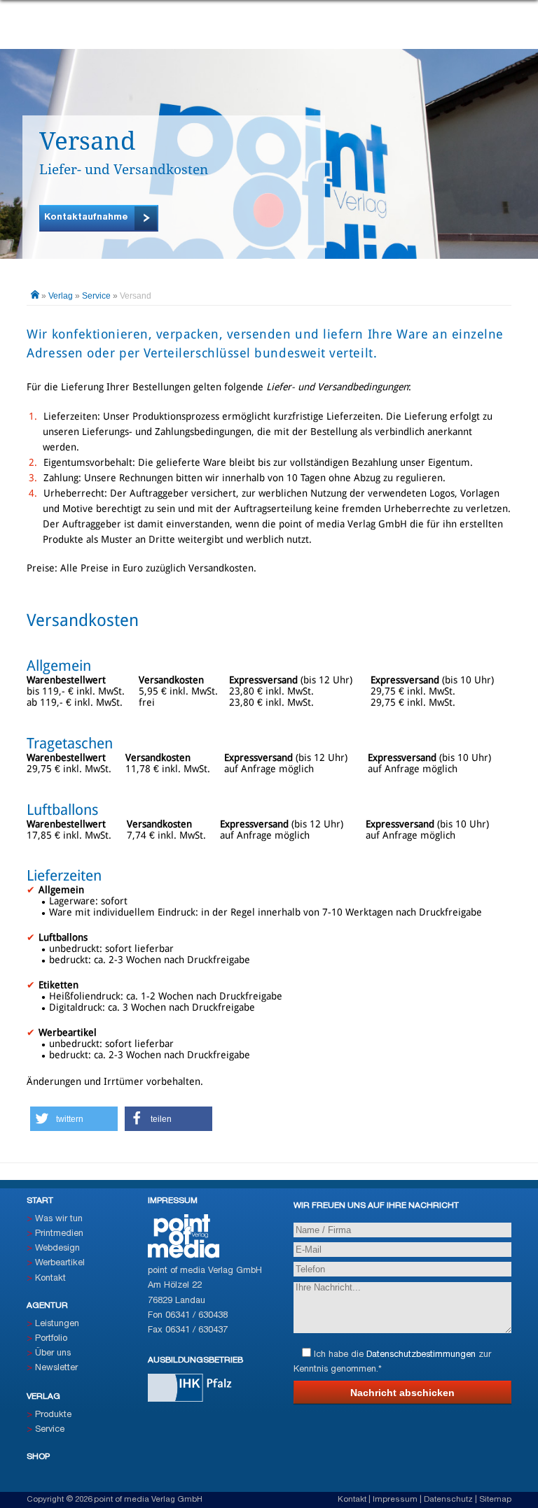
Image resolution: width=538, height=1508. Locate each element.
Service (96, 296)
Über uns (53, 1353)
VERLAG (43, 1397)
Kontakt (50, 1278)
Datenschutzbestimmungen (421, 1355)
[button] (74, 1119)
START (40, 1201)
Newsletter (56, 1368)
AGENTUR (47, 1306)
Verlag (60, 296)
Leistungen (57, 1324)
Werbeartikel (60, 1263)
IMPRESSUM (173, 1200)
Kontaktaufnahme (86, 217)
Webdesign (57, 1248)
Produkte (53, 1415)
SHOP (38, 1457)
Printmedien (59, 1234)
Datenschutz (448, 1499)
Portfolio (51, 1339)
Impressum (395, 1499)
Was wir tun (59, 1219)
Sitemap (495, 1499)
